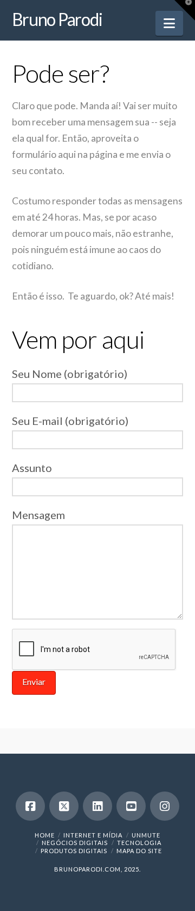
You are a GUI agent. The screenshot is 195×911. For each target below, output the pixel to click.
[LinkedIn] (97, 806)
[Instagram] (164, 806)
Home (45, 835)
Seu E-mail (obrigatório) (70, 420)
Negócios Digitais (75, 842)
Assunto (32, 467)
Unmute (146, 835)
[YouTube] (131, 806)
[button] (169, 23)
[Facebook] (30, 806)
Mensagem (38, 514)
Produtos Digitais (74, 850)
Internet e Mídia (92, 835)
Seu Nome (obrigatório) (69, 373)
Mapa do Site (139, 850)
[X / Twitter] (64, 806)
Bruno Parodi (57, 19)
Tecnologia (139, 842)
